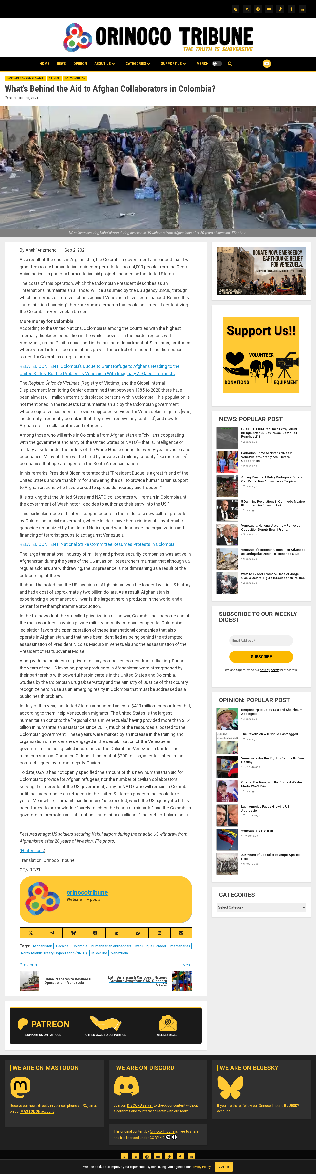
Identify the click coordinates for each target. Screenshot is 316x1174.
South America (75, 78)
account (37, 1111)
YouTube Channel (259, 64)
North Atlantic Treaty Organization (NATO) (54, 953)
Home (44, 63)
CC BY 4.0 (157, 1138)
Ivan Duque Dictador (150, 946)
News (61, 63)
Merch (202, 63)
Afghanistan (42, 946)
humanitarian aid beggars (111, 946)
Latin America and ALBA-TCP (25, 78)
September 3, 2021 (23, 98)
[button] (230, 64)
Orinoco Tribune (162, 1131)
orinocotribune (87, 892)
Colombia (80, 946)
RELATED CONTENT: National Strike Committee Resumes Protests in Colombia (97, 544)
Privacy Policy (201, 1167)
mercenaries (180, 946)
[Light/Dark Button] (217, 63)
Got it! (223, 1166)
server (140, 1105)
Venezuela (119, 953)
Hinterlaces (32, 850)
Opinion (80, 63)
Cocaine (62, 946)
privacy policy (269, 670)
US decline (99, 953)
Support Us (171, 63)
